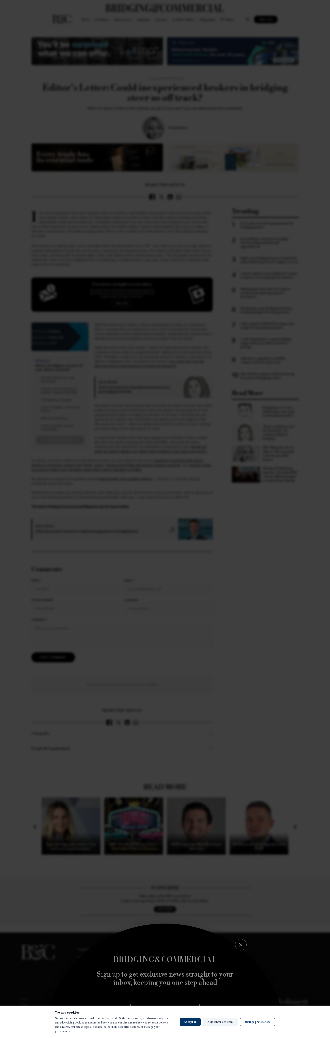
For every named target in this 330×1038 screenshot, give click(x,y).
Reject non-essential (220, 1022)
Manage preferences (257, 1022)
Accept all (190, 1022)
